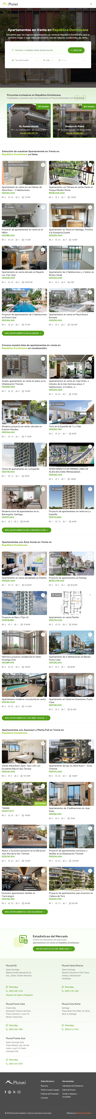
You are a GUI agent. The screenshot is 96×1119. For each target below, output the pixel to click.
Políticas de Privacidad (49, 1094)
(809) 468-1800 (16, 1029)
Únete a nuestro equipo (50, 1090)
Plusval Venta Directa (72, 965)
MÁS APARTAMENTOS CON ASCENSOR (23, 912)
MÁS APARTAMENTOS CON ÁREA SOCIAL (25, 718)
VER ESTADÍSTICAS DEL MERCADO (52, 949)
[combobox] (48, 50)
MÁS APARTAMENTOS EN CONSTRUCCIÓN (25, 530)
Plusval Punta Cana (15, 1004)
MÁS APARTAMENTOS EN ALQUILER (22, 333)
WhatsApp (13, 987)
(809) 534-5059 (16, 1064)
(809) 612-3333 (72, 1029)
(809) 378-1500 (72, 991)
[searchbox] (50, 50)
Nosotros (44, 1086)
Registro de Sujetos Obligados (19, 995)
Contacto (44, 1098)
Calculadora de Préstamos (72, 1086)
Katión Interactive (83, 1113)
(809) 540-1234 (16, 991)
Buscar (78, 50)
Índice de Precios (69, 1090)
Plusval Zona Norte (71, 1004)
